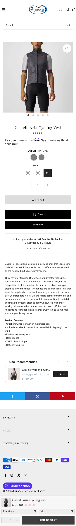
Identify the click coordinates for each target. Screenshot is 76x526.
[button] (67, 9)
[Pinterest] (26, 475)
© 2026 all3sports (12, 491)
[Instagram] (12, 475)
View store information (38, 248)
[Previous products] (59, 361)
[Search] (68, 25)
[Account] (60, 9)
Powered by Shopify (34, 491)
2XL (38, 173)
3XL (28, 173)
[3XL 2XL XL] (57, 511)
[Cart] (73, 9)
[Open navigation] (14, 9)
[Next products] (67, 361)
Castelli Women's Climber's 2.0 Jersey (36, 369)
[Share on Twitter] (37, 396)
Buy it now (38, 224)
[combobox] (38, 25)
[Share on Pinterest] (62, 396)
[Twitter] (18, 475)
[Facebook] (5, 475)
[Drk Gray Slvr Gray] (19, 511)
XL (47, 173)
